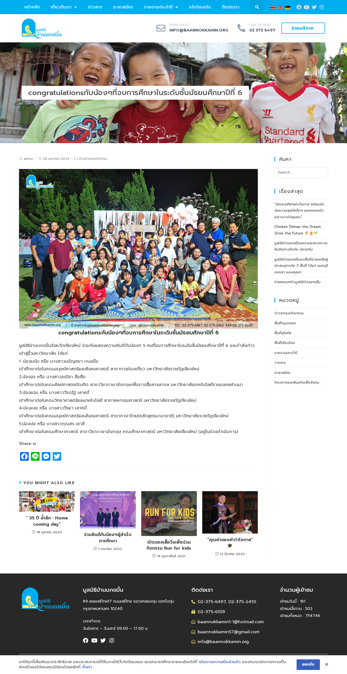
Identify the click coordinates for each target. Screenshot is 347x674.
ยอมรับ (308, 664)
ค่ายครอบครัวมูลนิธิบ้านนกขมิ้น (297, 281)
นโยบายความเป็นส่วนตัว (219, 662)
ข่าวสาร (95, 7)
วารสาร (280, 362)
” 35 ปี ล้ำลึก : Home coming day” (47, 521)
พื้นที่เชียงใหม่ (284, 342)
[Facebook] (299, 7)
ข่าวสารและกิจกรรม (93, 158)
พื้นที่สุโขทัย (282, 333)
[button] (303, 28)
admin (28, 158)
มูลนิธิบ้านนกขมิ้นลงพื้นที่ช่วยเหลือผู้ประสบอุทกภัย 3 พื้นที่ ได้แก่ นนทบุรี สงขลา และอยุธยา (301, 266)
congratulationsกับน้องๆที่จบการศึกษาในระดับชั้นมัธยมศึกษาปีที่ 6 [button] (138, 332)
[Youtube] (306, 7)
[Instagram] (321, 7)
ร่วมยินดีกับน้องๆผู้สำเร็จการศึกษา (107, 538)
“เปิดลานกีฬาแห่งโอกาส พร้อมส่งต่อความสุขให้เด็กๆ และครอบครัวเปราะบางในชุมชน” (299, 211)
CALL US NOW (260, 25)
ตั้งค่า (87, 667)
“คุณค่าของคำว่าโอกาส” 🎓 (230, 543)
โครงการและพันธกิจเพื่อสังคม (296, 382)
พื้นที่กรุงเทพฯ (285, 323)
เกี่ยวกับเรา (61, 7)
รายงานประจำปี (158, 7)
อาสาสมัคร (123, 7)
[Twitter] (103, 640)
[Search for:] (301, 172)
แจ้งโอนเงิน (200, 7)
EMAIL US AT (179, 25)
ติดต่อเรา (230, 7)
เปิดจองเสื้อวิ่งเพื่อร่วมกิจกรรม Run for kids (169, 545)
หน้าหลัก (32, 7)
